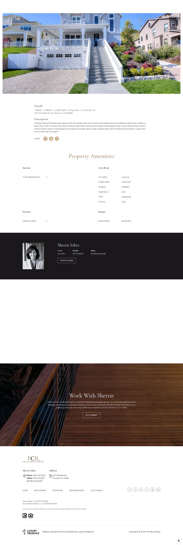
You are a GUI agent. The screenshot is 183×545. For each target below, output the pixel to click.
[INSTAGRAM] (135, 490)
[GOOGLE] (152, 490)
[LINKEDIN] (141, 490)
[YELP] (147, 490)
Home (25, 490)
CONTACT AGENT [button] (67, 260)
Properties (58, 490)
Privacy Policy (153, 532)
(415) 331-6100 (39, 478)
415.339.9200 (78, 254)
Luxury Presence (86, 532)
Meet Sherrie (40, 490)
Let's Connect (91, 415)
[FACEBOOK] (130, 490)
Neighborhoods (76, 490)
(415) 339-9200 (39, 475)
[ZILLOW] (158, 490)
